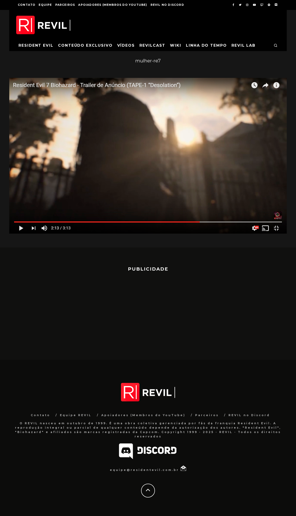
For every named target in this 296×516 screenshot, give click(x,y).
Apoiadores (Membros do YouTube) (112, 4)
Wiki (175, 45)
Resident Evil (35, 45)
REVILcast (152, 45)
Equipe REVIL (76, 415)
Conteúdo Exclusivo (85, 45)
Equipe (45, 4)
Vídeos (126, 45)
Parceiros (65, 4)
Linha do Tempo (206, 45)
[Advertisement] (148, 313)
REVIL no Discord (167, 4)
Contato (26, 4)
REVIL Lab (243, 45)
